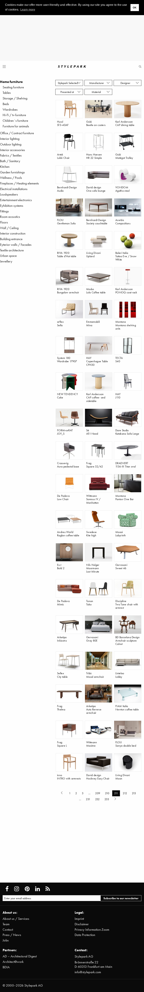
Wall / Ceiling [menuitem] (9, 228)
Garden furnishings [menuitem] (12, 172)
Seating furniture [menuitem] (13, 87)
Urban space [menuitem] (8, 255)
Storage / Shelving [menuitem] (15, 98)
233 (106, 799)
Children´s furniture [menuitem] (15, 120)
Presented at (67, 92)
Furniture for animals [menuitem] (16, 126)
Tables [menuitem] (7, 92)
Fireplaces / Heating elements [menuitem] (19, 183)
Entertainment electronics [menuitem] (16, 200)
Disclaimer (82, 924)
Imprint (79, 919)
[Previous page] (62, 793)
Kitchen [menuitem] (4, 166)
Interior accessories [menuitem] (12, 150)
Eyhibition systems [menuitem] (11, 205)
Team (6, 924)
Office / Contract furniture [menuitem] (17, 133)
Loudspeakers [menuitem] (9, 194)
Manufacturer (97, 83)
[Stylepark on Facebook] (7, 888)
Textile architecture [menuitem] (12, 250)
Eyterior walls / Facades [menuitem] (15, 244)
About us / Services (16, 919)
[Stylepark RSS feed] (48, 888)
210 (107, 793)
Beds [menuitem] (6, 104)
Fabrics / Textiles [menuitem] (11, 155)
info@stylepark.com (88, 972)
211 (116, 793)
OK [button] (135, 7)
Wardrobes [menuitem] (10, 109)
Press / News (12, 935)
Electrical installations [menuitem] (13, 189)
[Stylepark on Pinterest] (27, 888)
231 (88, 799)
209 (97, 793)
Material (97, 92)
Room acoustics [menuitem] (10, 216)
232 (97, 799)
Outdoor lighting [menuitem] (10, 144)
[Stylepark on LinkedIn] (37, 888)
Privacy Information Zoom (92, 930)
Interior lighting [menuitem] (9, 138)
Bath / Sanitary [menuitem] (10, 161)
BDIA (6, 967)
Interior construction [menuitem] (12, 233)
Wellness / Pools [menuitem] (11, 177)
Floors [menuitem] (4, 222)
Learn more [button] (27, 9)
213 (134, 793)
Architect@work (13, 962)
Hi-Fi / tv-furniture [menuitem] (14, 115)
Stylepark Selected (68, 83)
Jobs (6, 940)
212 (125, 793)
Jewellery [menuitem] (6, 261)
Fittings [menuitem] (4, 211)
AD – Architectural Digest (20, 956)
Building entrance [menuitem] (11, 239)
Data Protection (85, 935)
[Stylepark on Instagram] (16, 888)
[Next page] (115, 799)
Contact (8, 930)
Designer (126, 83)
